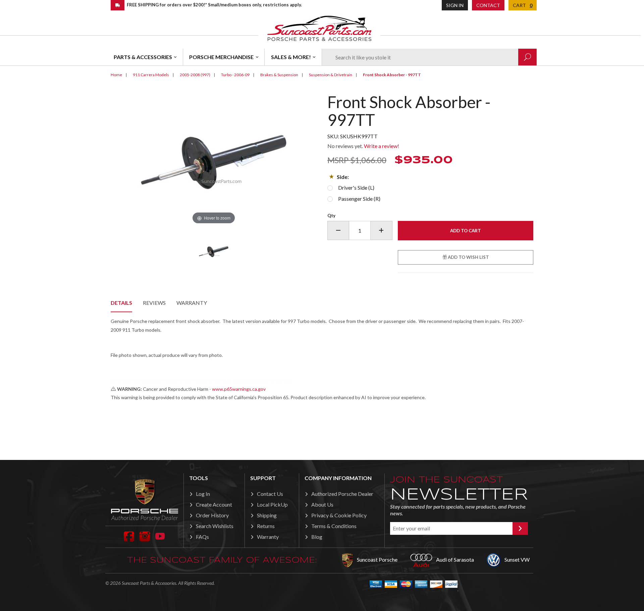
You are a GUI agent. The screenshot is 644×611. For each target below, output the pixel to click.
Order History (212, 515)
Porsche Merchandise (221, 57)
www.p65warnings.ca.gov (239, 389)
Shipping (267, 515)
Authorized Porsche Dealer (342, 493)
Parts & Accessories (143, 57)
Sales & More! (291, 57)
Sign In (455, 5)
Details (121, 302)
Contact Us (270, 493)
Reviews (154, 302)
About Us (322, 504)
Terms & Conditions (334, 526)
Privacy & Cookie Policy (339, 515)
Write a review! (381, 146)
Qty (331, 215)
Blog (316, 536)
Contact (488, 5)
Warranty (191, 302)
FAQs (202, 536)
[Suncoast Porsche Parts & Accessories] (319, 28)
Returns (266, 526)
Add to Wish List (468, 257)
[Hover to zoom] (214, 159)
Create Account (214, 504)
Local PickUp (272, 504)
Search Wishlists (214, 526)
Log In (203, 493)
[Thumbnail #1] (213, 251)
